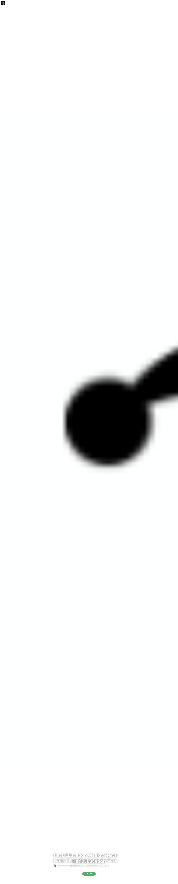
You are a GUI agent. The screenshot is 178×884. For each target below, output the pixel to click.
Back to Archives (89, 874)
